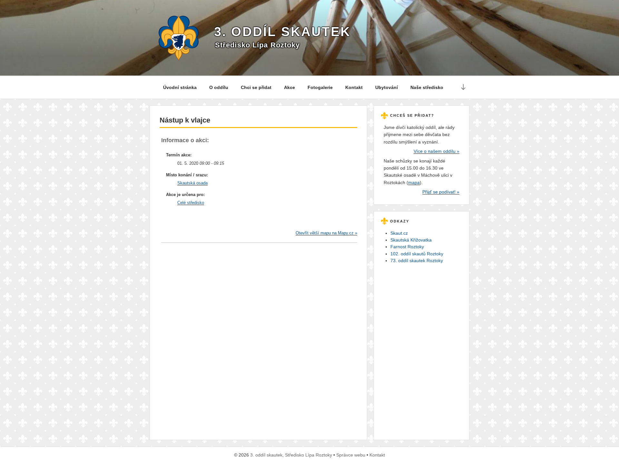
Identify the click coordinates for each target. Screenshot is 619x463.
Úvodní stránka (180, 87)
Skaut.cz (399, 233)
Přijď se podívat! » (440, 191)
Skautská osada (192, 183)
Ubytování (386, 87)
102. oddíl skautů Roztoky (416, 253)
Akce (289, 87)
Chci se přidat (256, 87)
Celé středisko (190, 202)
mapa (414, 182)
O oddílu (218, 87)
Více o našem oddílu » (436, 151)
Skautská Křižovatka (411, 239)
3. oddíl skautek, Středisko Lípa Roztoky (291, 455)
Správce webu (350, 455)
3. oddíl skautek (282, 32)
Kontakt (354, 87)
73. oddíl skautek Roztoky (416, 260)
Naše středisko (426, 87)
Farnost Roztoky (407, 246)
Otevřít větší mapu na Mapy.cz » (326, 233)
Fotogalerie (320, 87)
